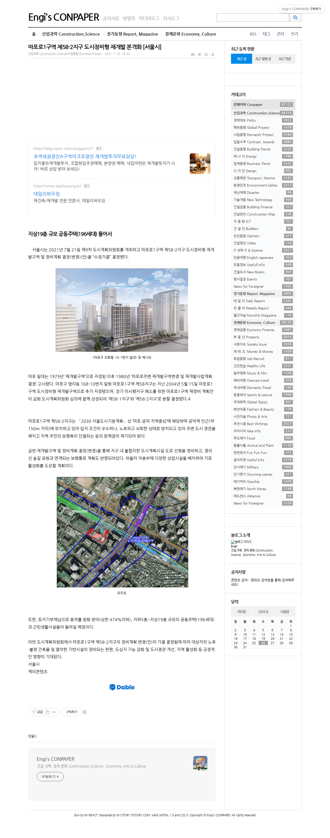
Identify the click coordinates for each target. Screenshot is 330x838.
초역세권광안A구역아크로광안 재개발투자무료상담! (85, 156)
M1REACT (91, 815)
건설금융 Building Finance (263, 207)
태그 (266, 33)
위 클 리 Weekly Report (263, 308)
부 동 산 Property (263, 337)
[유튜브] (199, 57)
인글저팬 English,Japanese (263, 257)
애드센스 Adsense (263, 496)
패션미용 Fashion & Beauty (263, 409)
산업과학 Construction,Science (71, 33)
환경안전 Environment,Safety (263, 185)
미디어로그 (149, 18)
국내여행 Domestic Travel (263, 387)
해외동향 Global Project (263, 127)
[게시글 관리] (54, 712)
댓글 (31, 736)
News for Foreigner (263, 286)
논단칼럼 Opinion (263, 236)
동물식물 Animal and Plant (263, 445)
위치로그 (171, 18)
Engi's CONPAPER (63, 16)
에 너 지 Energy (263, 156)
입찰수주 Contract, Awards (263, 142)
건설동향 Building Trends (263, 149)
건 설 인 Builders (263, 228)
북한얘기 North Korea (263, 488)
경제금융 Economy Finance (263, 330)
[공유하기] (47, 712)
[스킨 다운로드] (213, 57)
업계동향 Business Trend (263, 163)
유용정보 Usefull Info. (263, 264)
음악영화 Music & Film (263, 373)
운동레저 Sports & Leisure (263, 395)
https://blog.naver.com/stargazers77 (63, 148)
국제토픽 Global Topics (263, 402)
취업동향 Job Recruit (263, 358)
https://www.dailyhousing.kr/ (57, 186)
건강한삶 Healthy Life (263, 366)
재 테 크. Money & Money (263, 351)
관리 (280, 33)
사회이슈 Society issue (263, 344)
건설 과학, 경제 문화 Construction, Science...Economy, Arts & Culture (91, 766)
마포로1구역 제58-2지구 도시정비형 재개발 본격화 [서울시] (94, 47)
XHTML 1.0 (166, 815)
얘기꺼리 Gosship (263, 481)
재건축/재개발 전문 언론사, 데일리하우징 (69, 200)
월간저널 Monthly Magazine (263, 315)
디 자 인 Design (263, 171)
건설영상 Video (263, 243)
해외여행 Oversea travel (263, 380)
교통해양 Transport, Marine (263, 178)
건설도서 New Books (263, 272)
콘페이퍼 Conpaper (263, 104)
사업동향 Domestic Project (263, 134)
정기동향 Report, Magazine (132, 33)
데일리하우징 (47, 193)
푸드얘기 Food (263, 438)
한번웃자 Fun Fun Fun (263, 452)
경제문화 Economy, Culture (190, 33)
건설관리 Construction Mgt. (263, 214)
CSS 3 (184, 815)
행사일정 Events (263, 279)
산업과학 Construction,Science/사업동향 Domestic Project (64, 53)
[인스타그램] (206, 57)
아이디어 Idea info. (263, 431)
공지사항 (111, 18)
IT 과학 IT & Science (263, 250)
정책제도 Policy (263, 120)
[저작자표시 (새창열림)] (84, 712)
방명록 (129, 18)
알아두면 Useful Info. (263, 460)
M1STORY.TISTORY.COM (133, 815)
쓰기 (294, 33)
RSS (253, 33)
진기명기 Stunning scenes (263, 474)
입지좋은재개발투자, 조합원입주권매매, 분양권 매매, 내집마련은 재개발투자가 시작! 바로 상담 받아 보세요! (104, 166)
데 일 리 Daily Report (263, 301)
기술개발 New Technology (263, 199)
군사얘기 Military (263, 467)
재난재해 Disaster (263, 192)
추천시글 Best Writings (263, 423)
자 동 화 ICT (263, 221)
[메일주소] (193, 57)
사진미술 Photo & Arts (263, 416)
